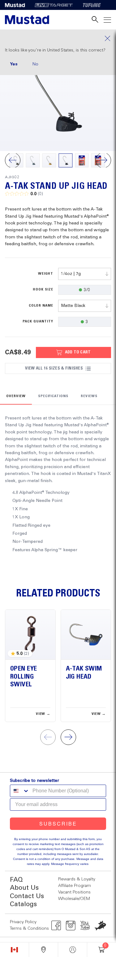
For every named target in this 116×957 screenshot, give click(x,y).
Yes (14, 64)
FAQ (16, 880)
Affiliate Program (74, 886)
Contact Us (27, 896)
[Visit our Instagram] (70, 925)
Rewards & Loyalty (76, 879)
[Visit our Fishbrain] (100, 925)
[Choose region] (14, 950)
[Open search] (95, 19)
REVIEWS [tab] (89, 396)
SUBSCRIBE (58, 823)
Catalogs (23, 904)
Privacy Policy (23, 922)
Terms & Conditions (29, 928)
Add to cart (78, 352)
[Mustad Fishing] (17, 5)
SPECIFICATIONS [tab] (53, 396)
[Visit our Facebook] (56, 925)
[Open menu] (107, 19)
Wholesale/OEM (74, 899)
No (35, 64)
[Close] (58, 38)
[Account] (72, 950)
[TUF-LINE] (92, 5)
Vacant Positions (74, 892)
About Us (24, 888)
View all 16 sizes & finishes (54, 368)
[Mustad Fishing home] (27, 19)
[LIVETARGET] (54, 5)
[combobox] (84, 274)
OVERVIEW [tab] (16, 396)
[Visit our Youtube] (85, 925)
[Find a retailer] (43, 950)
